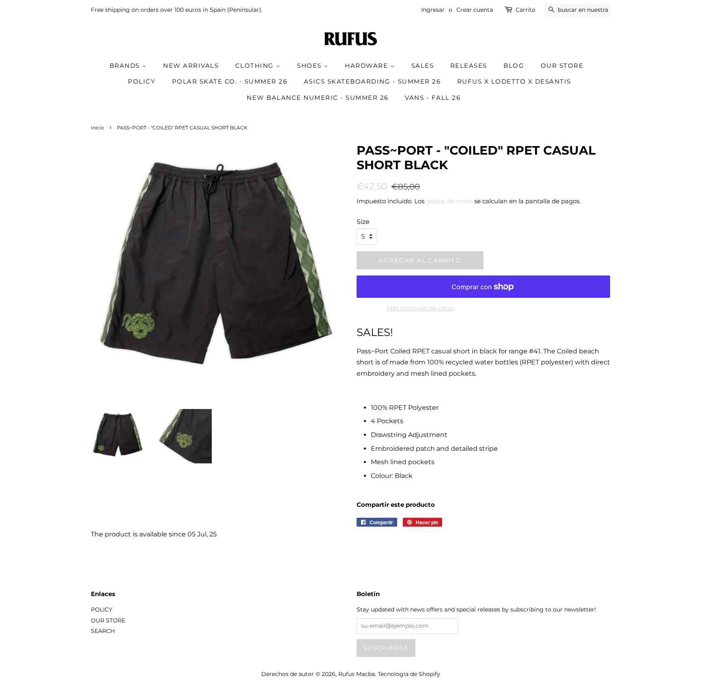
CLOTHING (255, 65)
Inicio (97, 128)
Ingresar (433, 9)
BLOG (513, 65)
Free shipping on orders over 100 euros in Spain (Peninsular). (176, 9)
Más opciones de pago (420, 308)
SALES (422, 65)
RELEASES (468, 65)
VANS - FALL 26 (432, 97)
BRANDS (126, 65)
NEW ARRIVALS (191, 65)
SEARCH (103, 631)
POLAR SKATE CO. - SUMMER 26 (230, 81)
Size (363, 222)
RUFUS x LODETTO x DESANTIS (514, 81)
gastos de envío (449, 201)
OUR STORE (562, 65)
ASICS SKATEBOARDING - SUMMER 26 (372, 81)
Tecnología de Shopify (409, 674)
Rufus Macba (356, 674)
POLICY (141, 81)
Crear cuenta (474, 9)
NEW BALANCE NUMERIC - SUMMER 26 (318, 97)
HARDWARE (367, 65)
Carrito (525, 9)
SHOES (310, 65)
